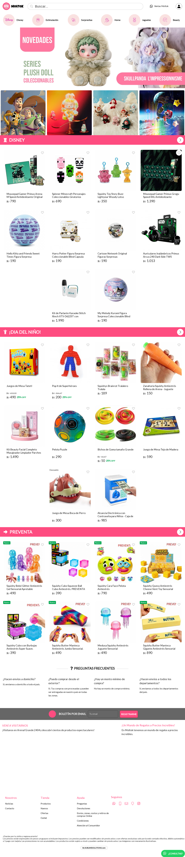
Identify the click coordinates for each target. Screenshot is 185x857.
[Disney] (9, 20)
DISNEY (17, 139)
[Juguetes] (134, 20)
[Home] (107, 20)
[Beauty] (165, 20)
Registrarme (129, 714)
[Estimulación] (38, 20)
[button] (81, 83)
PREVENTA (21, 531)
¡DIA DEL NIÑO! (25, 331)
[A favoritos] (42, 153)
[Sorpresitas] (73, 20)
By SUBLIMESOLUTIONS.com (94, 848)
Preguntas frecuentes (94, 668)
